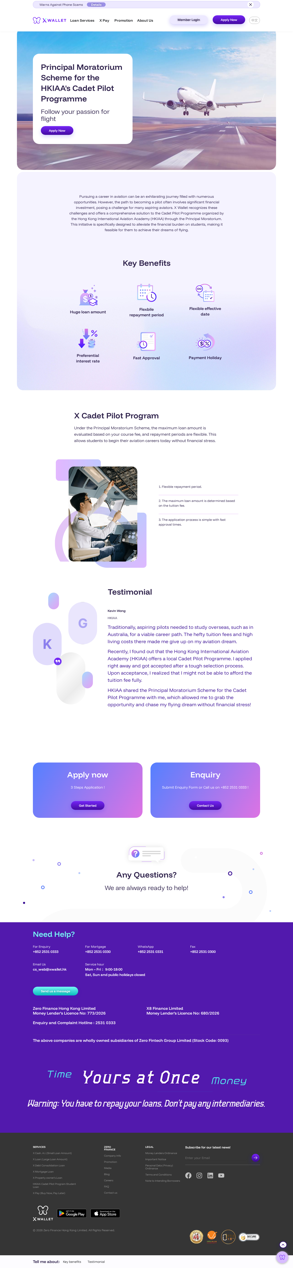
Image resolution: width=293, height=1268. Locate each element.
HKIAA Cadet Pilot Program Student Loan (54, 1185)
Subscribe (255, 1158)
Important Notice (155, 1159)
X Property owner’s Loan (47, 1177)
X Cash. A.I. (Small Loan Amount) (52, 1153)
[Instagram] (201, 1175)
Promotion (110, 1161)
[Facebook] (190, 1175)
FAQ (106, 1186)
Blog (107, 1174)
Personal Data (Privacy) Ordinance (159, 1167)
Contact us (110, 1192)
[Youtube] (223, 1175)
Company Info (112, 1155)
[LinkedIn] (212, 1175)
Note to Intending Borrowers (162, 1180)
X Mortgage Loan (43, 1171)
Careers (108, 1180)
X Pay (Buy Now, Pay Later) (49, 1193)
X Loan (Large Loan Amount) (50, 1159)
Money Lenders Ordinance (161, 1153)
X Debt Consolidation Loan (49, 1165)
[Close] (250, 4)
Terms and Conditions (158, 1174)
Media (107, 1168)
